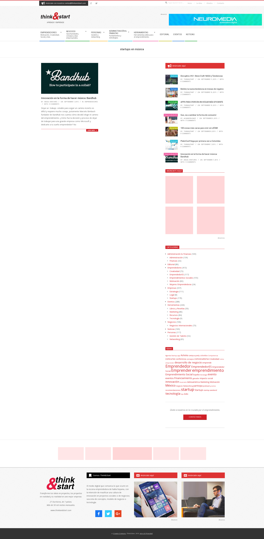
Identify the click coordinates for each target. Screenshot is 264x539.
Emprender (181, 370)
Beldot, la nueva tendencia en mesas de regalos (202, 89)
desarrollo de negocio (188, 362)
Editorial (171, 264)
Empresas (171, 288)
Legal (172, 294)
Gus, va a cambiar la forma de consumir (199, 115)
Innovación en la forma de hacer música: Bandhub (68, 98)
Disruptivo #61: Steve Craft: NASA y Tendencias (202, 76)
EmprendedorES (91, 102)
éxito (186, 394)
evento (212, 374)
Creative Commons (119, 533)
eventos (169, 378)
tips (182, 394)
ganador (196, 378)
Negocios (171, 322)
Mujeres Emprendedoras (181, 284)
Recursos (173, 128)
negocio (179, 386)
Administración (176, 257)
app (178, 355)
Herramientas (173, 305)
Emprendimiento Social (179, 374)
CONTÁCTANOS (195, 417)
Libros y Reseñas (177, 308)
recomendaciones (173, 390)
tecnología (172, 393)
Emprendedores (174, 267)
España (196, 374)
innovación (172, 382)
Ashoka (184, 355)
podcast (206, 386)
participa (197, 385)
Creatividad (174, 271)
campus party (194, 355)
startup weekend (210, 390)
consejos (190, 359)
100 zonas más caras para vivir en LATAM (199, 128)
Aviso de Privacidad (146, 533)
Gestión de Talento (178, 336)
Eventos (171, 301)
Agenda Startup (171, 355)
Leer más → (92, 130)
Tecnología (172, 102)
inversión (183, 382)
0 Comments (54, 104)
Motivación (174, 281)
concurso (170, 358)
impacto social (206, 378)
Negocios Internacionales (181, 325)
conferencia (181, 359)
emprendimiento (208, 370)
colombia (203, 355)
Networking (175, 339)
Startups (174, 89)
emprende (206, 362)
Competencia (213, 355)
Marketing (174, 311)
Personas (171, 332)
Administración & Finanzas (179, 254)
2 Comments (185, 94)
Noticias (174, 76)
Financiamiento (183, 378)
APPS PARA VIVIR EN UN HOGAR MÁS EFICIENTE (202, 102)
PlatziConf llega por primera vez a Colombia (200, 141)
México (170, 385)
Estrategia (174, 291)
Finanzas (173, 260)
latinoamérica (193, 382)
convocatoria (201, 358)
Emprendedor (178, 366)
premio (213, 386)
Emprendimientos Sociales (181, 277)
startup (187, 389)
